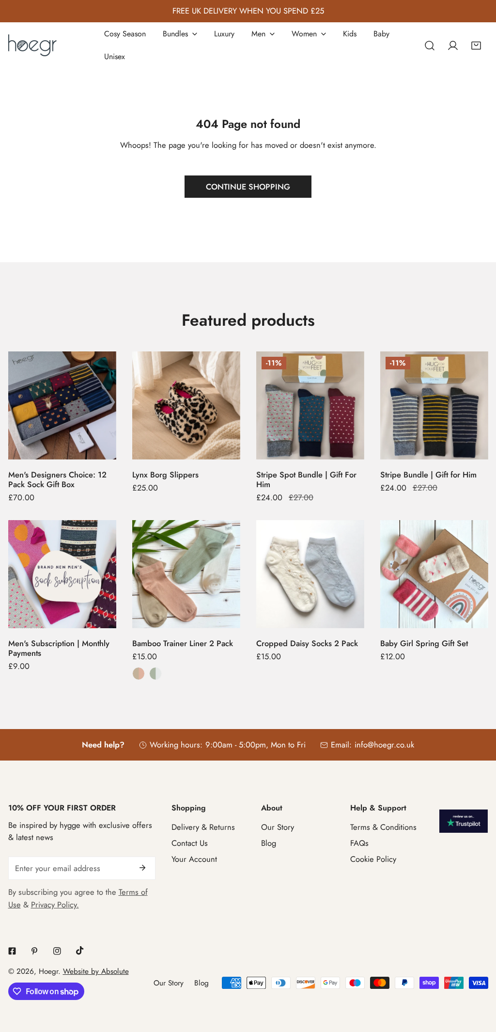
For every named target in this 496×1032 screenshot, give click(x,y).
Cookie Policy (373, 859)
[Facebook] (11, 950)
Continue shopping (248, 186)
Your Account (194, 859)
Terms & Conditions (383, 827)
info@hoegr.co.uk (384, 744)
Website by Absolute (96, 971)
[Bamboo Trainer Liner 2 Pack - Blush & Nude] (138, 673)
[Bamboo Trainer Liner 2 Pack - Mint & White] (155, 673)
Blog (268, 843)
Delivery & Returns (203, 827)
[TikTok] (79, 951)
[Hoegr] (32, 45)
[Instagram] (57, 950)
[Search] (429, 45)
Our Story (277, 827)
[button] (476, 45)
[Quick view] (97, 448)
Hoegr (48, 971)
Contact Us (189, 843)
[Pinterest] (34, 950)
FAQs (359, 843)
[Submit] (142, 868)
